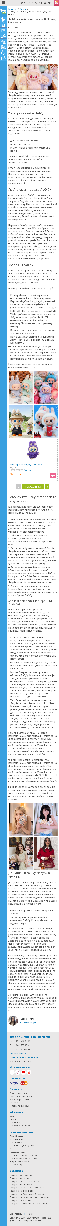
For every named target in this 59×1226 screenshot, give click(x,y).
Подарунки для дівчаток (21, 1178)
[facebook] (12, 1072)
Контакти (14, 1102)
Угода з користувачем (20, 1099)
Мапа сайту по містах (20, 1125)
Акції (12, 1116)
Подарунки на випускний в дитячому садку (29, 1197)
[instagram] (28, 1072)
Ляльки (13, 1149)
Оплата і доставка (18, 1093)
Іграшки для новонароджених (23, 1155)
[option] (33, 460)
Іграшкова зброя (17, 1152)
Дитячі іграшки (16, 1136)
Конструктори (16, 1139)
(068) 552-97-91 (27, 3)
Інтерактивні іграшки (19, 1161)
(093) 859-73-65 (23, 1049)
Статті (23, 9)
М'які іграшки (16, 1142)
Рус (25, 1213)
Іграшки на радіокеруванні (22, 1145)
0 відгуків (27, 470)
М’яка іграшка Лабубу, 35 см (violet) (26, 465)
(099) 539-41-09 (23, 1041)
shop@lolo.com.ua (18, 1053)
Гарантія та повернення (21, 1096)
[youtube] (23, 1072)
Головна (12, 9)
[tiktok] (17, 1072)
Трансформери (17, 1164)
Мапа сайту (15, 1122)
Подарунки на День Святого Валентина (28, 1203)
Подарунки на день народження (24, 1181)
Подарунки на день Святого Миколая (27, 1187)
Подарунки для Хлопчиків (21, 1175)
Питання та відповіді (19, 1106)
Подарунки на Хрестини (21, 1200)
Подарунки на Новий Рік (21, 1184)
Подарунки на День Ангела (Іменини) (27, 1194)
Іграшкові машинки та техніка (23, 1158)
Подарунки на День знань (21, 1191)
